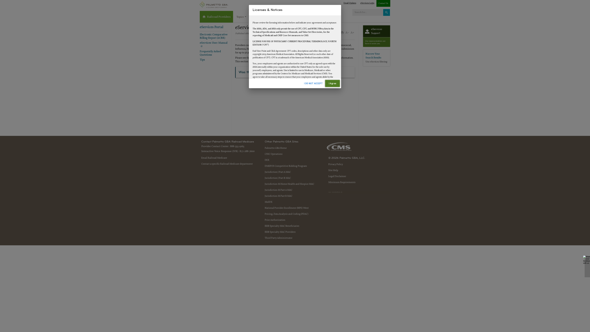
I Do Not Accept (313, 83)
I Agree (332, 83)
